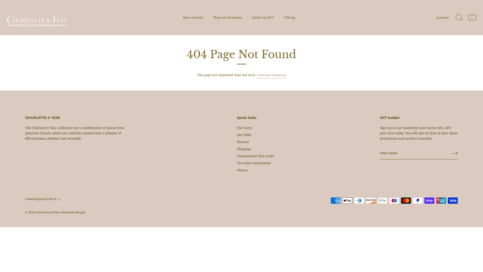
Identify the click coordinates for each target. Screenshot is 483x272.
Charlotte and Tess (47, 212)
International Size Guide (255, 156)
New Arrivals (193, 18)
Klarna (242, 170)
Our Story (244, 128)
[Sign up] (455, 153)
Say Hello (244, 135)
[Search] (459, 17)
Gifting (289, 18)
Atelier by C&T (263, 18)
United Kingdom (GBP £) (40, 199)
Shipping (244, 149)
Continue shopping (271, 75)
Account (442, 17)
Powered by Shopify (73, 212)
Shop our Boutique (227, 18)
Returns (243, 142)
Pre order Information (254, 163)
